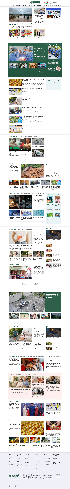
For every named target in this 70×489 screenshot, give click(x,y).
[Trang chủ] (10, 6)
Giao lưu (18, 458)
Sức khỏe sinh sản (26, 374)
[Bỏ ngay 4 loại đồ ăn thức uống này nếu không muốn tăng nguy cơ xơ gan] (32, 364)
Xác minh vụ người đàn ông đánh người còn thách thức (37, 158)
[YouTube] (58, 474)
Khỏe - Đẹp (45, 5)
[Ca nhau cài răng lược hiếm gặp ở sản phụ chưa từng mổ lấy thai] (57, 214)
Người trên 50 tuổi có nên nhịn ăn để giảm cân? (39, 231)
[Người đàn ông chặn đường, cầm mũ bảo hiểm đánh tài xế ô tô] (45, 182)
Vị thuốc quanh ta (41, 326)
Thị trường (55, 5)
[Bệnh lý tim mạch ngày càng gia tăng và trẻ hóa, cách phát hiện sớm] (26, 213)
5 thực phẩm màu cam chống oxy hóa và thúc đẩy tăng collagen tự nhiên (53, 364)
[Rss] (59, 474)
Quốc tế (24, 163)
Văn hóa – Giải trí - (25, 91)
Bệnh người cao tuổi (19, 193)
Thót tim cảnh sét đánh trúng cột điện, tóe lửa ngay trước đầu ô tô (55, 321)
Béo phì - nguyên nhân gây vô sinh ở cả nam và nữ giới (38, 396)
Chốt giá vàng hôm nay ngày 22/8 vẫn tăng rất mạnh (52, 431)
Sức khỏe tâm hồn (38, 462)
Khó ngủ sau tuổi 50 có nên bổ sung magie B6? (53, 239)
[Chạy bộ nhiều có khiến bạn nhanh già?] (38, 254)
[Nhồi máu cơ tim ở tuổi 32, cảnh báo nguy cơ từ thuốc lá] (13, 65)
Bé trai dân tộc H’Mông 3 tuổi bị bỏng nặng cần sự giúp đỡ (14, 281)
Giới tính (37, 5)
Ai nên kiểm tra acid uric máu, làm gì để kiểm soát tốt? (56, 260)
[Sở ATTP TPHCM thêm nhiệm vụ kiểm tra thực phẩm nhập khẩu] (14, 32)
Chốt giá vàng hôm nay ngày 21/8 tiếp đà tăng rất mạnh (34, 445)
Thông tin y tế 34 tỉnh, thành (52, 204)
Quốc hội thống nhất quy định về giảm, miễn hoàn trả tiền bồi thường (24, 187)
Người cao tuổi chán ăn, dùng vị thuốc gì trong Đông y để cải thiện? (27, 344)
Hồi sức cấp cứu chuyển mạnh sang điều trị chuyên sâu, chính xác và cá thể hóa (42, 70)
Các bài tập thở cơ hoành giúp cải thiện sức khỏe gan (26, 349)
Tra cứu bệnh (18, 5)
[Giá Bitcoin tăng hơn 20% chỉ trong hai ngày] (24, 440)
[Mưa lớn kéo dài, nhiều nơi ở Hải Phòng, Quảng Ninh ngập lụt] (20, 15)
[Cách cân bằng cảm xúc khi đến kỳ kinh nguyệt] (53, 380)
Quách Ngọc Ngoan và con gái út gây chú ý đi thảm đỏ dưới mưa (14, 404)
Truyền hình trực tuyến (29, 136)
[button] (59, 194)
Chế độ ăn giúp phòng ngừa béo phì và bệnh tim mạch (53, 367)
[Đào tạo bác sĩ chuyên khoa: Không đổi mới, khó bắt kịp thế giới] (54, 52)
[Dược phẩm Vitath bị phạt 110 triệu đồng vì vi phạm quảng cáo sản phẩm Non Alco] (56, 440)
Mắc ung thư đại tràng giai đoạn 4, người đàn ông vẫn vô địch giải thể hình (19, 152)
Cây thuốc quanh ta (28, 458)
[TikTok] (56, 474)
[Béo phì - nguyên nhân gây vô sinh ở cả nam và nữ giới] (38, 391)
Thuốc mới (18, 465)
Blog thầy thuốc (53, 45)
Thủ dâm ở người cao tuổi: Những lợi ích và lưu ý (19, 390)
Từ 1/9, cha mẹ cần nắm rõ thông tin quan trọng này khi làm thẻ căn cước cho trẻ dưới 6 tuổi (33, 126)
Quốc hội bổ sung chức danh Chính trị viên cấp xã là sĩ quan (13, 187)
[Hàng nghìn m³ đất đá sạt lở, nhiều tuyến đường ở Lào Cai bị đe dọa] (32, 171)
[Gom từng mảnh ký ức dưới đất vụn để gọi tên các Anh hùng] (45, 316)
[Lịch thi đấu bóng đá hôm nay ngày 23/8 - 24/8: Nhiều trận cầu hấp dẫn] (15, 91)
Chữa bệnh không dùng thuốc (28, 460)
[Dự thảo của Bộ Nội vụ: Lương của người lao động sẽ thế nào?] (39, 11)
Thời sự (14, 5)
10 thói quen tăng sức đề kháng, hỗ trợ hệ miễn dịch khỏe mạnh (38, 344)
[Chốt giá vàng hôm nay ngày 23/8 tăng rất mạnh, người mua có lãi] (15, 82)
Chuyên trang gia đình (56, 462)
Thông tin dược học (20, 464)
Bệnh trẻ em (37, 461)
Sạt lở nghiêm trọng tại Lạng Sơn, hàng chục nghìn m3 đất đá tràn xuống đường (53, 173)
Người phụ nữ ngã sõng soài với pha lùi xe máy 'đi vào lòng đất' (38, 147)
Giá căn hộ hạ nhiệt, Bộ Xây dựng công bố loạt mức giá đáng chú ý (45, 445)
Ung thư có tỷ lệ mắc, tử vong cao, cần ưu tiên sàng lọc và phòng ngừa (50, 218)
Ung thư (37, 464)
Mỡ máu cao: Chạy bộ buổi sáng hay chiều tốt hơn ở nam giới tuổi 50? (26, 259)
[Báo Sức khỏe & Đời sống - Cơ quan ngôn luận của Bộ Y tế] (35, 2)
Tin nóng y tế (11, 461)
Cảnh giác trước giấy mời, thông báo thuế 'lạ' (32, 107)
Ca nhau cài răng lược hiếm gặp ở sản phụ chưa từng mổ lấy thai (57, 218)
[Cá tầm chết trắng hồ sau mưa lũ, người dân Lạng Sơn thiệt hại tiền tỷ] (24, 316)
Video (22, 290)
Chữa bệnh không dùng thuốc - (27, 100)
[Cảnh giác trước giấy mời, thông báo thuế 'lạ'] (15, 110)
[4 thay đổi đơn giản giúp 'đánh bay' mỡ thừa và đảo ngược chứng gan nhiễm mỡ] (20, 237)
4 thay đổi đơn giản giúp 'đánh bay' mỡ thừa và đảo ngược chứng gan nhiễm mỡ (20, 246)
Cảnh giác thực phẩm (58, 356)
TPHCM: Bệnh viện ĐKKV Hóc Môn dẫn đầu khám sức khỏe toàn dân (22, 70)
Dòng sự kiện (51, 194)
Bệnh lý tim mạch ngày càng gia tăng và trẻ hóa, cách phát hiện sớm (26, 218)
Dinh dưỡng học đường (40, 356)
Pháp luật (20, 163)
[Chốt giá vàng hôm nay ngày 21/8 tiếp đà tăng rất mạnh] (35, 440)
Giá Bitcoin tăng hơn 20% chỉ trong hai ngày (24, 445)
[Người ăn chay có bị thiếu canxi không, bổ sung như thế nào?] (49, 343)
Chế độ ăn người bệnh (49, 356)
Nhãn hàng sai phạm (20, 420)
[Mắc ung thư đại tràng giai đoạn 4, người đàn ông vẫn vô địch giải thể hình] (20, 144)
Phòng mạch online (50, 5)
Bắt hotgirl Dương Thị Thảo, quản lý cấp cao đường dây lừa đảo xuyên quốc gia (39, 37)
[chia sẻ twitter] (7, 11)
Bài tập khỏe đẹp (29, 229)
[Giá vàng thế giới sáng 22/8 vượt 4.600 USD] (14, 440)
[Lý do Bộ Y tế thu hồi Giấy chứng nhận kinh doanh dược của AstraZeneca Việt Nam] (26, 32)
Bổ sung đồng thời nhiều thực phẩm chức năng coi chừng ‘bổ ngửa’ (56, 348)
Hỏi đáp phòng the (19, 374)
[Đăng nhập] (55, 1)
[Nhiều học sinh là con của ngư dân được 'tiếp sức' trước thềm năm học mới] (20, 272)
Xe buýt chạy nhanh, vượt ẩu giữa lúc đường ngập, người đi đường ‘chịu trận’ (53, 165)
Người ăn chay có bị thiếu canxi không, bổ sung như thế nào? (56, 343)
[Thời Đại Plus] (55, 3)
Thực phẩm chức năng (47, 461)
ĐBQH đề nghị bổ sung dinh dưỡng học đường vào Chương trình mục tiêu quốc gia (56, 12)
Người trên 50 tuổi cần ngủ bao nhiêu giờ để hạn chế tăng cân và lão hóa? (14, 259)
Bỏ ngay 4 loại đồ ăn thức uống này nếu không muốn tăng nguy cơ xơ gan (14, 360)
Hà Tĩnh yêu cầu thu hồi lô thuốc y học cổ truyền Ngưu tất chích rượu (33, 70)
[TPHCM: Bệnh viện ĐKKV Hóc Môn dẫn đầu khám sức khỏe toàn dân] (23, 65)
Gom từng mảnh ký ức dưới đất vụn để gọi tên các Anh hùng (45, 321)
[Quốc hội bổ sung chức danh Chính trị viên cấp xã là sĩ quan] (14, 182)
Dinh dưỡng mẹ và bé (21, 356)
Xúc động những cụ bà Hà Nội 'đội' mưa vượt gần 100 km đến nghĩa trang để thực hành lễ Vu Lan (33, 117)
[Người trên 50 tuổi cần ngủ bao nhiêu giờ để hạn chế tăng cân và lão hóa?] (14, 254)
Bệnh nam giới (39, 193)
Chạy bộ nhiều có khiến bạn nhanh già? (37, 259)
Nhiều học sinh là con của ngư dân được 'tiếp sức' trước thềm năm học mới (39, 268)
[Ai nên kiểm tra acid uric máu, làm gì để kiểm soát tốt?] (49, 260)
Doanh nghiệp (27, 420)
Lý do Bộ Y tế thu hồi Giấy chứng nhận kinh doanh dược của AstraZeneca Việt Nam (26, 37)
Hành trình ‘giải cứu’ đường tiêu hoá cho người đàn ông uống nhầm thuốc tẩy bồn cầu (39, 51)
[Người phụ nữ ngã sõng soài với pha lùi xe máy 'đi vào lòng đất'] (38, 141)
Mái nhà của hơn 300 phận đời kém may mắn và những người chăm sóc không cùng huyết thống (26, 282)
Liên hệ (58, 477)
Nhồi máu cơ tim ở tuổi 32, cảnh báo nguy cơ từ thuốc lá (13, 70)
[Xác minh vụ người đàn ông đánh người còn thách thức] (38, 153)
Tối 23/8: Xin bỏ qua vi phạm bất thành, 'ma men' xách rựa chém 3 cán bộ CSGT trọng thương (52, 169)
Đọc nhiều (50, 228)
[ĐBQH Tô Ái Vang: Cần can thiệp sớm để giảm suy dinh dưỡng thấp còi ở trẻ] (50, 16)
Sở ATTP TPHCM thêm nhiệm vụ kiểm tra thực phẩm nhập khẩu (14, 37)
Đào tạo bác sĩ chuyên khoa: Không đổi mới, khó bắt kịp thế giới (54, 61)
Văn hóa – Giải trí (14, 401)
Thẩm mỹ (23, 229)
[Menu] (58, 5)
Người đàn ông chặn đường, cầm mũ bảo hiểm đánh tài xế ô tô (45, 187)
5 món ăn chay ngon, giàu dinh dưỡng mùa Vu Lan (56, 255)
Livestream (18, 459)
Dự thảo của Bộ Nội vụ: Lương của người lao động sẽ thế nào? (39, 16)
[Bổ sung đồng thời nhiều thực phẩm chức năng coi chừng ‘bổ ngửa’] (49, 348)
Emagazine (18, 290)
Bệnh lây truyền (33, 374)
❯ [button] (46, 44)
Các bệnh (35, 136)
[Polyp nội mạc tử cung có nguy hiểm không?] (38, 379)
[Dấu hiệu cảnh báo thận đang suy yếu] (38, 213)
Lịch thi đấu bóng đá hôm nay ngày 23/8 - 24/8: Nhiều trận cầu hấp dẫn (32, 89)
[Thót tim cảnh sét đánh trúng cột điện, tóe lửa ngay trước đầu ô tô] (56, 316)
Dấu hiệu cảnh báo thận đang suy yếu (38, 218)
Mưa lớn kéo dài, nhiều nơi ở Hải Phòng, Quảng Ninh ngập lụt (20, 23)
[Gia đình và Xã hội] (46, 3)
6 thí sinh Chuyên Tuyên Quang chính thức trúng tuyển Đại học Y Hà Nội (53, 176)
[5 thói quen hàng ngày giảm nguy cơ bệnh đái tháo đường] (15, 101)
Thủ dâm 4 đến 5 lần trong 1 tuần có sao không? (53, 390)
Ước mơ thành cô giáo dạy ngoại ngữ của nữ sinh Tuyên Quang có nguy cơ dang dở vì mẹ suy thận (38, 282)
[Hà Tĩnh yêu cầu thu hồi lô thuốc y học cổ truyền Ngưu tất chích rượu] (33, 65)
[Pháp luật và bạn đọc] (51, 3)
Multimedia (12, 290)
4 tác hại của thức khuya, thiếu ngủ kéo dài (14, 218)
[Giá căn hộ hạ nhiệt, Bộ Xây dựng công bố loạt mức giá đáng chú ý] (45, 440)
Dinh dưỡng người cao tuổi (30, 356)
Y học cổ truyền (33, 5)
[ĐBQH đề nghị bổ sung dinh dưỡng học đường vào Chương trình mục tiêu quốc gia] (50, 12)
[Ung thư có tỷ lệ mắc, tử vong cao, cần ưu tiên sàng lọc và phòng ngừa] (50, 214)
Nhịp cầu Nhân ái (14, 264)
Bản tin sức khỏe (21, 136)
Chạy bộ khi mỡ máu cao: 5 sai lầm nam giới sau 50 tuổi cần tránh (39, 239)
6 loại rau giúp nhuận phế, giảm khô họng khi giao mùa (14, 344)
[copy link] (7, 13)
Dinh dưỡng (41, 5)
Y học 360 (26, 5)
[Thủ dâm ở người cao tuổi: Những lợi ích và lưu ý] (20, 382)
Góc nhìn (28, 163)
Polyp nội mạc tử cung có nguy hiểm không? (38, 385)
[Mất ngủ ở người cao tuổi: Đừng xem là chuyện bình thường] (20, 202)
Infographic (26, 290)
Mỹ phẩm (18, 229)
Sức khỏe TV (22, 5)
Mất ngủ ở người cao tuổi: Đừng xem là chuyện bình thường (38, 197)
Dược (29, 5)
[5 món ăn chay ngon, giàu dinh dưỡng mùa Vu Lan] (49, 255)
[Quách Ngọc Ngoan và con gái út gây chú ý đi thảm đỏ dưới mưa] (32, 409)
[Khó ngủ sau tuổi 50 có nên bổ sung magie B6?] (53, 234)
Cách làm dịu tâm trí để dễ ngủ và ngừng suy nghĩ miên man (38, 349)
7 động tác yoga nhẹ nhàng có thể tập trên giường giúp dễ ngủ (39, 243)
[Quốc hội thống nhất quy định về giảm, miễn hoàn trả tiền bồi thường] (24, 182)
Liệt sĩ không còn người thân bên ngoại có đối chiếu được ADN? (39, 22)
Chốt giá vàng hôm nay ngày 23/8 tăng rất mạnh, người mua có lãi (33, 80)
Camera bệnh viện (11, 467)
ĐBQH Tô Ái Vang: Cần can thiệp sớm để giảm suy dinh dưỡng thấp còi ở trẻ (56, 16)
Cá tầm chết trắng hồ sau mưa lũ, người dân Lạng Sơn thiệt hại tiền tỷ (24, 321)
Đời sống (54, 463)
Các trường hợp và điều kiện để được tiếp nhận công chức (34, 321)
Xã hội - (23, 108)
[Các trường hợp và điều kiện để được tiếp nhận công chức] (35, 316)
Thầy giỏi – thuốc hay (23, 326)
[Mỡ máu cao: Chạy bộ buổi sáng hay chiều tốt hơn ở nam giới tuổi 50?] (26, 254)
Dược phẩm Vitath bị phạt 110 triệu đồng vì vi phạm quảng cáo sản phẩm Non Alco (55, 446)
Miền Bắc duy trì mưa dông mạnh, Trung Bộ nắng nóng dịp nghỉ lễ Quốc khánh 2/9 (57, 265)
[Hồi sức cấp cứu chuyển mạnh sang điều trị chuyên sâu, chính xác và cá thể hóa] (42, 65)
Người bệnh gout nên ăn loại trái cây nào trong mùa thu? (14, 349)
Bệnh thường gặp (27, 193)
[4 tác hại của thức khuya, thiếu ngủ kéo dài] (14, 213)
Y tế (11, 5)
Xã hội (16, 163)
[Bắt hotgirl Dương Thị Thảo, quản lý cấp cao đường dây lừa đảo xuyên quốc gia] (39, 32)
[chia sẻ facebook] (7, 9)
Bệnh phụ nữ (34, 193)
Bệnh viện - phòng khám (32, 326)
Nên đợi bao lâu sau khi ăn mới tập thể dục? (39, 235)
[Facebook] (47, 1)
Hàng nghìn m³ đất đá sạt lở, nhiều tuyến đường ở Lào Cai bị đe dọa (14, 167)
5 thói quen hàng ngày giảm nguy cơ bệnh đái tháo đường (32, 98)
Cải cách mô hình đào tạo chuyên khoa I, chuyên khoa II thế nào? (54, 75)
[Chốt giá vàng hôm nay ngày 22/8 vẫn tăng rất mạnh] (53, 425)
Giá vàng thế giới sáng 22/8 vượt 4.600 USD (14, 445)
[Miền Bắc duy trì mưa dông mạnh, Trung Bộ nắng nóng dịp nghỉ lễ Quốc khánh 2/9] (49, 265)
